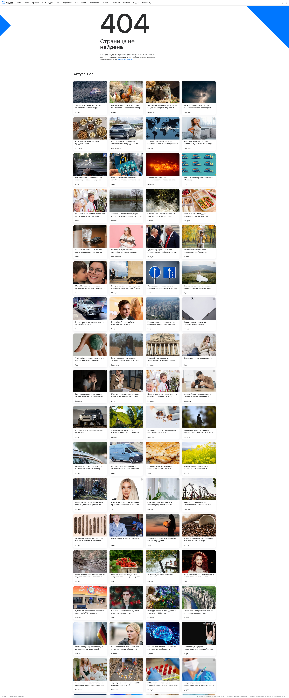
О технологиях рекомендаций (214, 696)
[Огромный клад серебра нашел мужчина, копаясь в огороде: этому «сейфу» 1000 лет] (90, 531)
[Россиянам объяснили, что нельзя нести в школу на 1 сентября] (90, 206)
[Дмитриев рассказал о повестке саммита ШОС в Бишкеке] (90, 603)
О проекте (199, 696)
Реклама (21, 696)
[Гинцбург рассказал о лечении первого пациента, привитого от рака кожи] (199, 675)
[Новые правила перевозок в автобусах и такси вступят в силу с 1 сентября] (126, 170)
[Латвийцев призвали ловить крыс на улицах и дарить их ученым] (162, 98)
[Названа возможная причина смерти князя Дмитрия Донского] (199, 423)
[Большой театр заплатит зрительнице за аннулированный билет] (162, 350)
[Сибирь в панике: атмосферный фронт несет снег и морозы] (162, 206)
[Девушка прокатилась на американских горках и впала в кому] (199, 495)
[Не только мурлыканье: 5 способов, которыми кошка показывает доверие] (126, 242)
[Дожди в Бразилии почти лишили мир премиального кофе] (199, 531)
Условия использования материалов (260, 696)
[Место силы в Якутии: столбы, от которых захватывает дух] (199, 603)
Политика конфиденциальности (236, 696)
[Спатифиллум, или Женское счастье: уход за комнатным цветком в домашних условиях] (162, 495)
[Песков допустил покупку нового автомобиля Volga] (90, 314)
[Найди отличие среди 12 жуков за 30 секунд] (199, 170)
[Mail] (3, 2)
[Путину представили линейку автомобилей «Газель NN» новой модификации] (126, 459)
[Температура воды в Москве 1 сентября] (162, 567)
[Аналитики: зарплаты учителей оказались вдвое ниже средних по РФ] (90, 675)
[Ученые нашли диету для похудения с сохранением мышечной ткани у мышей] (199, 206)
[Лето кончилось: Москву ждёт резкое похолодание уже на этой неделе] (126, 206)
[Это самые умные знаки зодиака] (199, 350)
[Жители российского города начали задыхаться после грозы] (199, 98)
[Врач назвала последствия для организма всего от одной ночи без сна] (90, 386)
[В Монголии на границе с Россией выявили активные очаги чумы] (162, 675)
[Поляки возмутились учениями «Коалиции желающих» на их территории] (90, 495)
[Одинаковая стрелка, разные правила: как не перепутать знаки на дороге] (162, 278)
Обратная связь (279, 696)
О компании (13, 696)
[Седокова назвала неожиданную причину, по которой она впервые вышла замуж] (126, 495)
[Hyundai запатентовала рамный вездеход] (90, 423)
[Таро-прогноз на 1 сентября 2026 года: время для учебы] (126, 675)
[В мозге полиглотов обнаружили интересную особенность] (162, 639)
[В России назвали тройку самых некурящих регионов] (162, 423)
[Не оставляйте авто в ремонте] (126, 531)
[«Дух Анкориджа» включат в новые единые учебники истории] (162, 242)
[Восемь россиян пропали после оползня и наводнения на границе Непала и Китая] (162, 314)
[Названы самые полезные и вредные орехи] (90, 134)
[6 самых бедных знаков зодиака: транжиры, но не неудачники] (199, 386)
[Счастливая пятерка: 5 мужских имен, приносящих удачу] (126, 603)
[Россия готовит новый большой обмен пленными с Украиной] (126, 639)
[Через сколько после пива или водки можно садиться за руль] (90, 242)
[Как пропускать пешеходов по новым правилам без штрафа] (90, 170)
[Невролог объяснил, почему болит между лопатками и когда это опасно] (199, 134)
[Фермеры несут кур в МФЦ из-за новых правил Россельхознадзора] (126, 98)
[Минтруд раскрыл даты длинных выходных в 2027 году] (162, 603)
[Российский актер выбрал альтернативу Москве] (126, 314)
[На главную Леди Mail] (9, 2)
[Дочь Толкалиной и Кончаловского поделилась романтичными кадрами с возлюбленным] (199, 567)
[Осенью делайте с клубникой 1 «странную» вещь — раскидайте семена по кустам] (126, 567)
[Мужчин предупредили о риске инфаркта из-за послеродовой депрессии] (126, 386)
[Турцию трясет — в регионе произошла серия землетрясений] (162, 134)
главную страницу (124, 59)
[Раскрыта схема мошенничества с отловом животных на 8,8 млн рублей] (126, 278)
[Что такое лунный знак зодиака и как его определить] (162, 531)
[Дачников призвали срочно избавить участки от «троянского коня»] (126, 423)
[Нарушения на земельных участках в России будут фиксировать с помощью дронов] (199, 314)
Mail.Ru (4, 696)
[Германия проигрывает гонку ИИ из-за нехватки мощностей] (90, 639)
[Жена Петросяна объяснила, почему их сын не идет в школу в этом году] (90, 278)
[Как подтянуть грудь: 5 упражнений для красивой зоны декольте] (199, 639)
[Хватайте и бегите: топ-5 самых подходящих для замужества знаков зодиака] (199, 278)
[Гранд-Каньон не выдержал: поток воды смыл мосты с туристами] (90, 567)
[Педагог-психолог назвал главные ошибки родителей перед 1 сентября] (162, 386)
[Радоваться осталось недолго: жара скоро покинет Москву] (90, 459)
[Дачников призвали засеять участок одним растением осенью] (199, 459)
